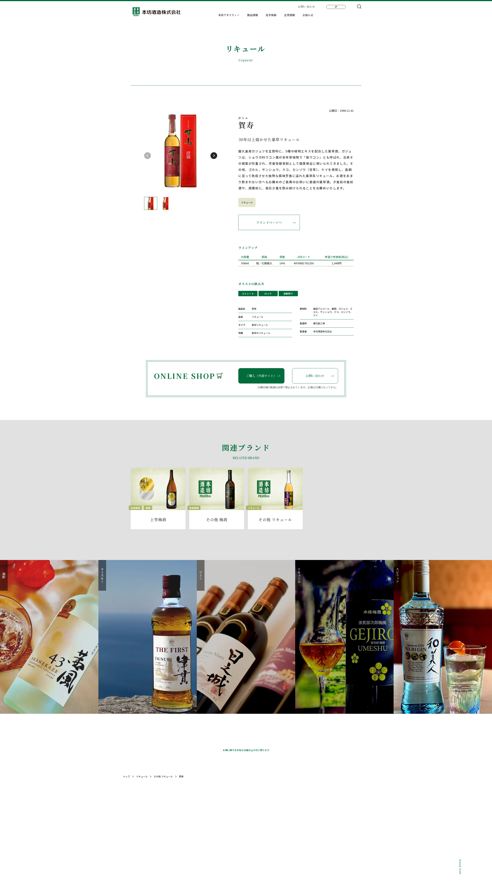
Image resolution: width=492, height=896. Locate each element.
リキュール (247, 202)
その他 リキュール (275, 519)
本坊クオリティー (228, 15)
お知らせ (308, 15)
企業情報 (289, 15)
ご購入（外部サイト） (261, 376)
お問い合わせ (306, 6)
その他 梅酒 (216, 519)
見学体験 (271, 15)
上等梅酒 (158, 519)
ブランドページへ (269, 222)
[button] (213, 155)
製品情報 (252, 15)
